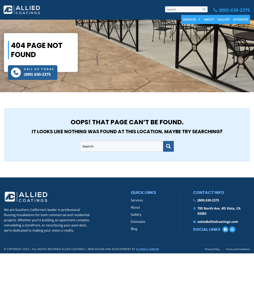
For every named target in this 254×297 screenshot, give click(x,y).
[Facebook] (225, 229)
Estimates (240, 19)
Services (189, 19)
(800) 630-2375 (37, 74)
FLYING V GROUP (147, 249)
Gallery (223, 19)
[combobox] (184, 9)
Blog (134, 229)
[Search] (205, 9)
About (209, 19)
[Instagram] (232, 229)
